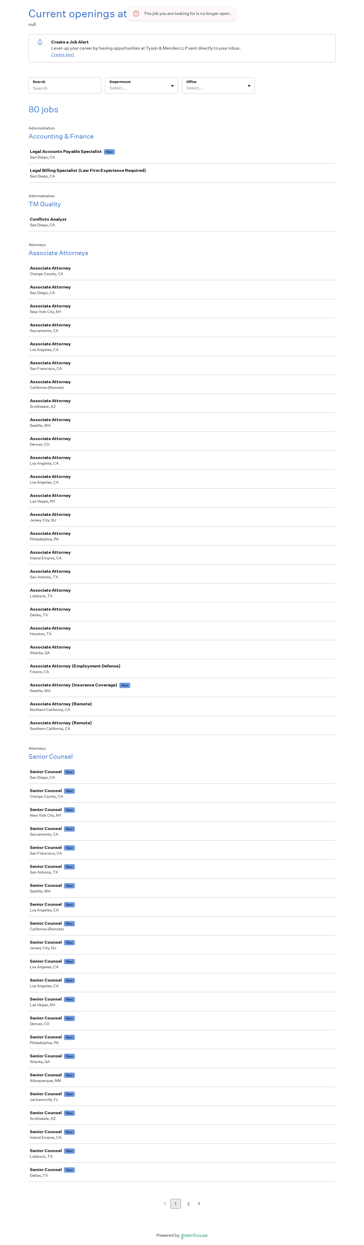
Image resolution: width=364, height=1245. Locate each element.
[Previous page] (165, 1204)
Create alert (62, 54)
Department (120, 82)
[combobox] (186, 88)
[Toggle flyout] (172, 86)
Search (39, 82)
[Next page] (199, 1204)
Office (191, 82)
